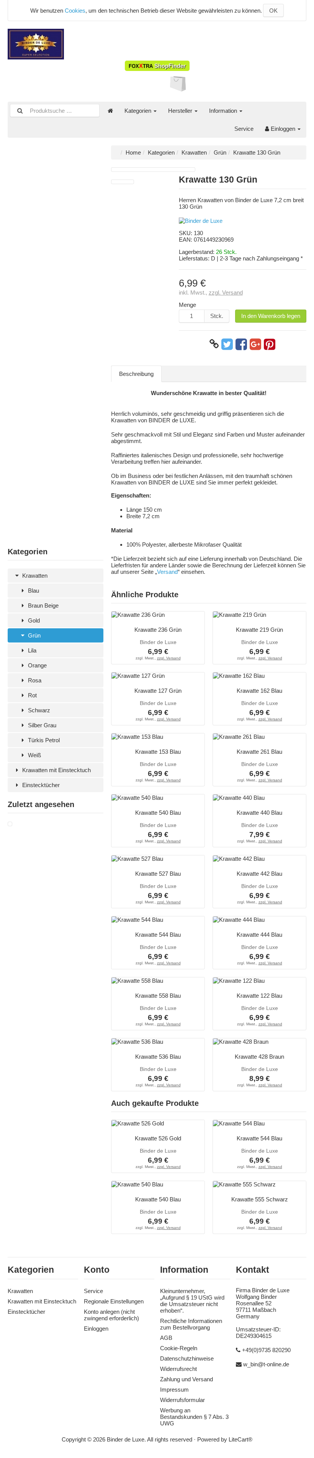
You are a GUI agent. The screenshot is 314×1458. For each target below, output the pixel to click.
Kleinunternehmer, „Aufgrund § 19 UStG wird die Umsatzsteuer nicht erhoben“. (192, 1301)
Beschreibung (136, 374)
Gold (33, 620)
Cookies (75, 10)
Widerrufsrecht (178, 1369)
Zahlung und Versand (186, 1379)
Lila (31, 650)
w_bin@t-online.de (266, 1364)
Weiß (33, 755)
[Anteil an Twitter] (227, 344)
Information (224, 110)
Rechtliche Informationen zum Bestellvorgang (191, 1324)
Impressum (174, 1389)
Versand (167, 571)
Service (243, 128)
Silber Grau (41, 725)
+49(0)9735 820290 (266, 1350)
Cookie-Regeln (178, 1348)
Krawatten (34, 575)
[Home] (110, 111)
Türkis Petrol (43, 740)
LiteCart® (240, 1439)
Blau (32, 590)
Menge (187, 304)
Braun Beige (42, 605)
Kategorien (138, 110)
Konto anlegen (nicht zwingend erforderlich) (111, 1314)
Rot (31, 695)
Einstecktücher (40, 785)
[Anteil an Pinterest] (269, 344)
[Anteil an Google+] (255, 344)
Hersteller (181, 110)
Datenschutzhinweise (187, 1358)
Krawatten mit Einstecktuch (56, 770)
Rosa (33, 680)
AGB (166, 1337)
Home (133, 152)
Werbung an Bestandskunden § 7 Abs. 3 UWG (194, 1417)
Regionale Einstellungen (114, 1301)
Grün (33, 635)
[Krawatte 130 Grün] (10, 824)
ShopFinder (157, 66)
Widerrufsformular (182, 1400)
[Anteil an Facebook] (241, 344)
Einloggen (283, 128)
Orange (36, 665)
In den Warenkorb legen (270, 316)
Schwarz (38, 710)
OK (273, 10)
